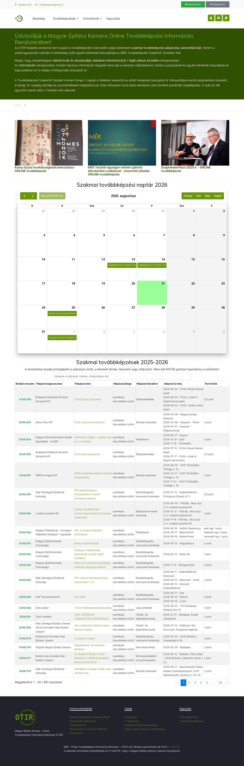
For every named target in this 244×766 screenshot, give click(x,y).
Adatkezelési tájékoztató (83, 721)
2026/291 (25, 475)
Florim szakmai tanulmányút (89, 422)
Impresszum (76, 733)
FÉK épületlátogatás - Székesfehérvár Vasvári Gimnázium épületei (87, 494)
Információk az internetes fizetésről (88, 729)
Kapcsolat (113, 18)
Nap (207, 196)
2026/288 (25, 532)
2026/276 (25, 671)
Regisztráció (218, 4)
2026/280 (25, 627)
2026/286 (25, 554)
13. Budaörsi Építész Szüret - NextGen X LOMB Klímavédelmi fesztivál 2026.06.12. (91, 658)
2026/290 (25, 494)
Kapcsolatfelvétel (188, 717)
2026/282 (25, 607)
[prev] (24, 196)
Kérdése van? (25, 4)
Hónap (188, 196)
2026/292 (25, 454)
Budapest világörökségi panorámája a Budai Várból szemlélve (89, 554)
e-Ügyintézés (131, 721)
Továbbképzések (64, 18)
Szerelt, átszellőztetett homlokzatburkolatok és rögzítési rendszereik (92, 513)
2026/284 (25, 579)
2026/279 (25, 638)
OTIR (17, 105)
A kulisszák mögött (84, 638)
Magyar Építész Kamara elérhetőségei (144, 729)
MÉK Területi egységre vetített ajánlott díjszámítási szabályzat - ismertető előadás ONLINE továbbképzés (119, 171)
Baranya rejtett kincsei (86, 543)
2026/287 (25, 543)
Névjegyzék (130, 717)
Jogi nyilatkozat (78, 725)
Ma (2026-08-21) (52, 196)
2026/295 (25, 399)
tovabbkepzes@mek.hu (51, 4)
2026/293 (25, 439)
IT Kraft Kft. (174, 746)
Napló (218, 196)
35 (220, 682)
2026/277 (25, 658)
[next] (32, 196)
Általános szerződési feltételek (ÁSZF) (90, 717)
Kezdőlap (39, 18)
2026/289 (25, 513)
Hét (198, 196)
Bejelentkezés (194, 4)
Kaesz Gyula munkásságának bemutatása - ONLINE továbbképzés (45, 169)
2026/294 (25, 422)
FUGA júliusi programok (87, 454)
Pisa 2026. (80, 596)
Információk (91, 18)
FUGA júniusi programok (87, 399)
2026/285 (25, 564)
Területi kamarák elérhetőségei (140, 725)
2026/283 (25, 596)
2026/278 (25, 647)
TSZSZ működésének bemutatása (93, 607)
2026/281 (25, 616)
